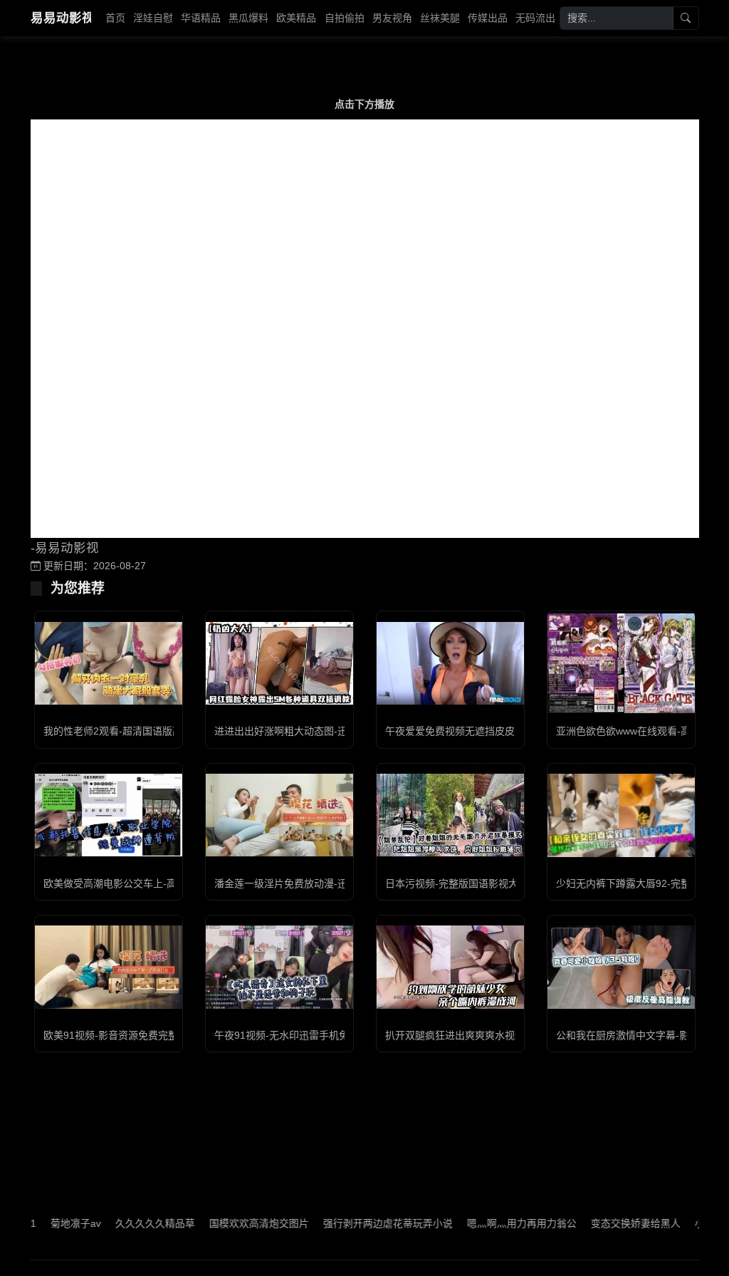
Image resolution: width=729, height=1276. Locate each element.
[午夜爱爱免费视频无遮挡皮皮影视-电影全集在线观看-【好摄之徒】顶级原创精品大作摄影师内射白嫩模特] (450, 663)
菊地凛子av (50, 1223)
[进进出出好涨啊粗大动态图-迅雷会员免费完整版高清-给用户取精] (279, 663)
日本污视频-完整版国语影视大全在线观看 (476, 883)
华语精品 (201, 18)
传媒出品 (488, 18)
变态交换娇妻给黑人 (610, 1223)
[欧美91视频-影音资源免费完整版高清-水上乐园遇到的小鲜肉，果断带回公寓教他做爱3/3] (108, 966)
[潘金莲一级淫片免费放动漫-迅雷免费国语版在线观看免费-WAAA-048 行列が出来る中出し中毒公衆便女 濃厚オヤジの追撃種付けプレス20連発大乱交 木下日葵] (279, 815)
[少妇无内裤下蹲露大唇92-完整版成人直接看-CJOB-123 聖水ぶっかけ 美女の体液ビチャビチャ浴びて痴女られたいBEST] (621, 815)
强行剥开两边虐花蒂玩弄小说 (362, 1223)
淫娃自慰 (153, 18)
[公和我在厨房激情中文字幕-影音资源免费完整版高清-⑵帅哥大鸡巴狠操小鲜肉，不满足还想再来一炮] (621, 966)
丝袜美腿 (440, 18)
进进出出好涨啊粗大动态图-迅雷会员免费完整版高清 (330, 731)
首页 (115, 18)
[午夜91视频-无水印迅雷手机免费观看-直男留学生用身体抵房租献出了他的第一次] (279, 966)
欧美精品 (296, 18)
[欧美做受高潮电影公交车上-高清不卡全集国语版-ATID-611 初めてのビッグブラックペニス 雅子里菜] (108, 815)
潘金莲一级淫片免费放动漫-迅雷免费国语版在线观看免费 (340, 883)
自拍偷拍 (344, 18)
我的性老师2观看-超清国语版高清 (117, 731)
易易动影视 (61, 18)
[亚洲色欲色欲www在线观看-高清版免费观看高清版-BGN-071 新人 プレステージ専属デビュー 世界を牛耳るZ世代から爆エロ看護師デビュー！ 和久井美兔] (621, 663)
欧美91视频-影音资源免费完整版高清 (125, 1035)
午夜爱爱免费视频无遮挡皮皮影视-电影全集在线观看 (501, 731)
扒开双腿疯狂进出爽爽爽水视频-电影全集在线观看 (496, 1035)
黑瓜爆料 (248, 18)
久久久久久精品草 (129, 1223)
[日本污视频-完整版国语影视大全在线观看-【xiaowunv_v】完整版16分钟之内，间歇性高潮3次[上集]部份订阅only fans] (450, 815)
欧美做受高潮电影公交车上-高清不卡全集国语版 (149, 883)
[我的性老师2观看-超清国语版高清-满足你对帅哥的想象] (108, 663)
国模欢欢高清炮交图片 (233, 1223)
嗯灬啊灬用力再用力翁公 (496, 1223)
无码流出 (535, 18)
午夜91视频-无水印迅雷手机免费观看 (296, 1035)
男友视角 (392, 18)
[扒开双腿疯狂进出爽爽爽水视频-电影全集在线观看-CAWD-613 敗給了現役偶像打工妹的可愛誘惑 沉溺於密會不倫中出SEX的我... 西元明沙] (450, 966)
